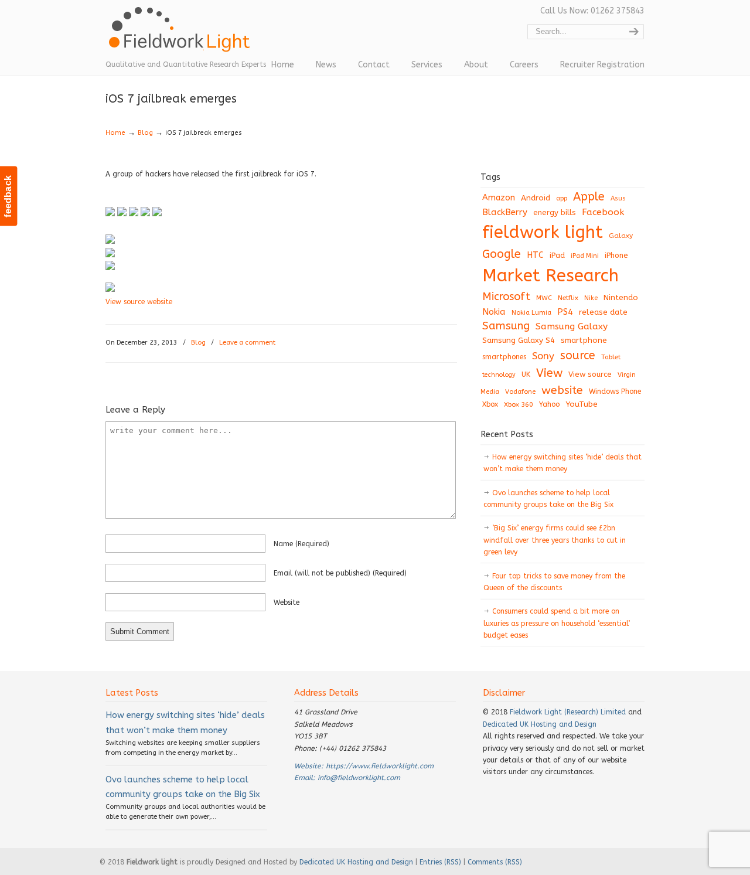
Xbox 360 (518, 404)
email (340, 573)
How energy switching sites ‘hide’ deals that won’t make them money (562, 463)
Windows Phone (615, 391)
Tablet (611, 357)
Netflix (568, 298)
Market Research (550, 275)
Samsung (506, 325)
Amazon (498, 198)
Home (115, 133)
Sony (543, 356)
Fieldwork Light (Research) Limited (568, 712)
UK (525, 374)
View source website (138, 302)
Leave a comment (247, 342)
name (301, 544)
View (549, 373)
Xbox (490, 404)
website (286, 602)
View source (590, 374)
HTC (535, 255)
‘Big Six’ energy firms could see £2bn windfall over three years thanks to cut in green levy (554, 540)
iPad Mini (585, 256)
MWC (544, 298)
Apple (589, 196)
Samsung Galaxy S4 (518, 340)
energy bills (554, 212)
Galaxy (621, 235)
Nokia (494, 312)
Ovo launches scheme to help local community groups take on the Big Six (548, 499)
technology (499, 375)
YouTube (581, 404)
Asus (618, 198)
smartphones (504, 357)
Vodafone (520, 392)
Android (535, 198)
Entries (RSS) (440, 862)
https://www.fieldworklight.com (380, 766)
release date (603, 312)
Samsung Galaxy (572, 326)
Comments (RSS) (495, 862)
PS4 (565, 312)
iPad (557, 255)
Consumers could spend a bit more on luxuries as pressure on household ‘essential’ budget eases (556, 623)
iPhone (616, 255)
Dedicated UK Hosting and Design (539, 724)
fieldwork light (542, 232)
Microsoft (506, 296)
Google (501, 254)
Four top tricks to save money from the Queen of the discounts (554, 582)
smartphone (584, 340)
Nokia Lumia (531, 312)
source (577, 355)
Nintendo (621, 297)
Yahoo (549, 404)
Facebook (603, 212)
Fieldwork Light (181, 35)
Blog (145, 133)
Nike (591, 298)
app (561, 198)
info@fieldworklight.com (359, 778)
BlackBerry (504, 212)
